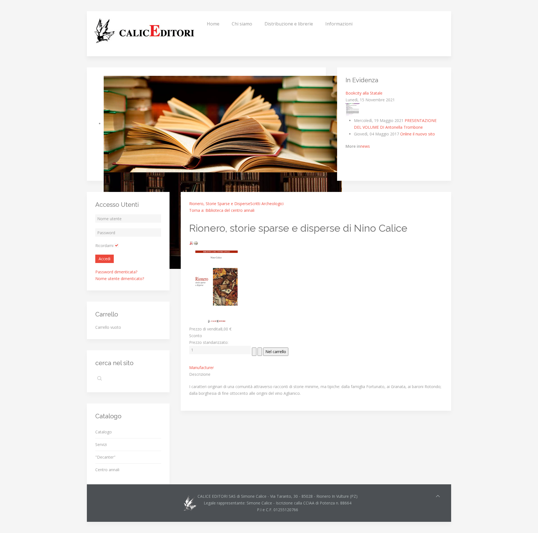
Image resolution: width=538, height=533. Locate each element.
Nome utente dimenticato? (119, 278)
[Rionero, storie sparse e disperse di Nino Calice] (217, 285)
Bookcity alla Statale (363, 93)
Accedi (104, 258)
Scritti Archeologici (267, 203)
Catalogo (103, 432)
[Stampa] (196, 242)
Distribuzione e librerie (289, 24)
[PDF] (191, 242)
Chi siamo (242, 24)
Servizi (101, 444)
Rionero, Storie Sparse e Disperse (219, 203)
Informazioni (339, 24)
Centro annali (107, 469)
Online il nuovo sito (417, 134)
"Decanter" (105, 457)
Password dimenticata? (116, 271)
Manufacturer (201, 367)
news (365, 146)
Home (213, 24)
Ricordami (104, 245)
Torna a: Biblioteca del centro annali (221, 210)
